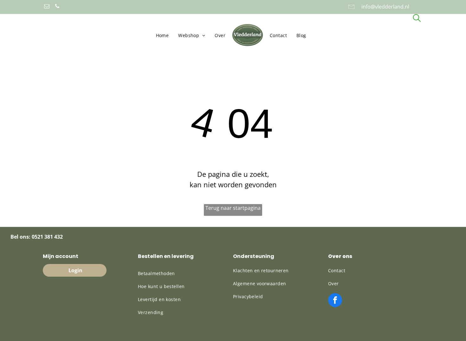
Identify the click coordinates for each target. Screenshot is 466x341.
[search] (417, 19)
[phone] (57, 7)
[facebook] (335, 301)
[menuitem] (162, 35)
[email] (47, 7)
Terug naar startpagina (233, 207)
